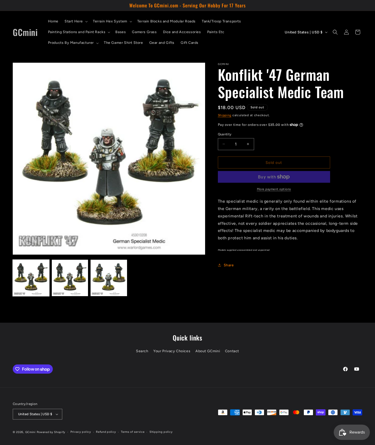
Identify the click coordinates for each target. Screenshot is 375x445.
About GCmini (207, 351)
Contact (232, 351)
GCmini (30, 432)
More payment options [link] (274, 189)
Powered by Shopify (51, 432)
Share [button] (229, 265)
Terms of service (132, 432)
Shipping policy (161, 432)
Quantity (225, 134)
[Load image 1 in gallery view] (31, 278)
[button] (75, 21)
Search (142, 351)
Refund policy (106, 432)
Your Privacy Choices (171, 351)
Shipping (225, 115)
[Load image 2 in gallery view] (70, 278)
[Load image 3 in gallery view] (109, 278)
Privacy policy (80, 432)
